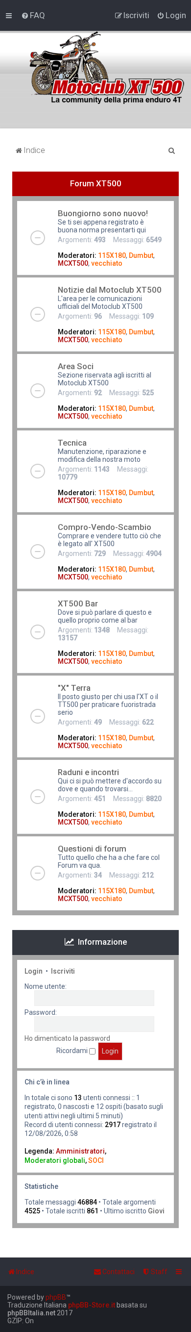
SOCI (96, 1160)
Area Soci (76, 366)
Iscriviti (63, 971)
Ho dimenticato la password (67, 1038)
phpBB (56, 1297)
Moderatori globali (54, 1160)
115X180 (112, 255)
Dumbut (141, 255)
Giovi (156, 1211)
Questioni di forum (92, 849)
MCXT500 (73, 263)
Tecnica (72, 443)
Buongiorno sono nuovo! (103, 213)
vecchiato (106, 263)
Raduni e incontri (88, 772)
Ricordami (72, 1051)
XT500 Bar (78, 603)
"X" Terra (74, 688)
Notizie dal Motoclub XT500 (110, 290)
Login (33, 971)
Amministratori (80, 1151)
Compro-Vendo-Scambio (104, 527)
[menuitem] (33, 15)
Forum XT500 (95, 183)
